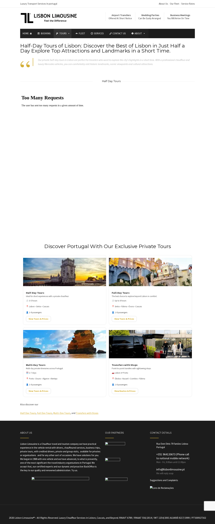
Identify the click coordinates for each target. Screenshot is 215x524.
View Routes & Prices (125, 391)
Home (26, 33)
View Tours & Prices (38, 319)
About (138, 33)
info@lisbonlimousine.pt (170, 469)
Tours (63, 33)
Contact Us (119, 33)
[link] (64, 290)
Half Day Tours (28, 413)
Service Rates (188, 3)
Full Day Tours (44, 413)
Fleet (82, 33)
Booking (46, 33)
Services (99, 33)
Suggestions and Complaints (164, 480)
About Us (163, 3)
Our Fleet (174, 3)
